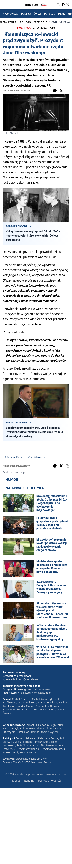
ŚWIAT (37, 13)
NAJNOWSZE (10, 13)
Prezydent (40, 22)
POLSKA (26, 13)
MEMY (62, 13)
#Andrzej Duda (14, 457)
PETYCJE (49, 13)
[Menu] (4, 4)
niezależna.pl (9, 22)
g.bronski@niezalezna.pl (38, 689)
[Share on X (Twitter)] (61, 90)
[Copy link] (67, 90)
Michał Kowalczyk (20, 90)
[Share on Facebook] (55, 90)
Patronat (15, 780)
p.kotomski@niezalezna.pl (36, 692)
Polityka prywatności (50, 780)
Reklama (29, 780)
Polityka (25, 22)
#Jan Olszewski (37, 457)
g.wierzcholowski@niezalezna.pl (22, 679)
